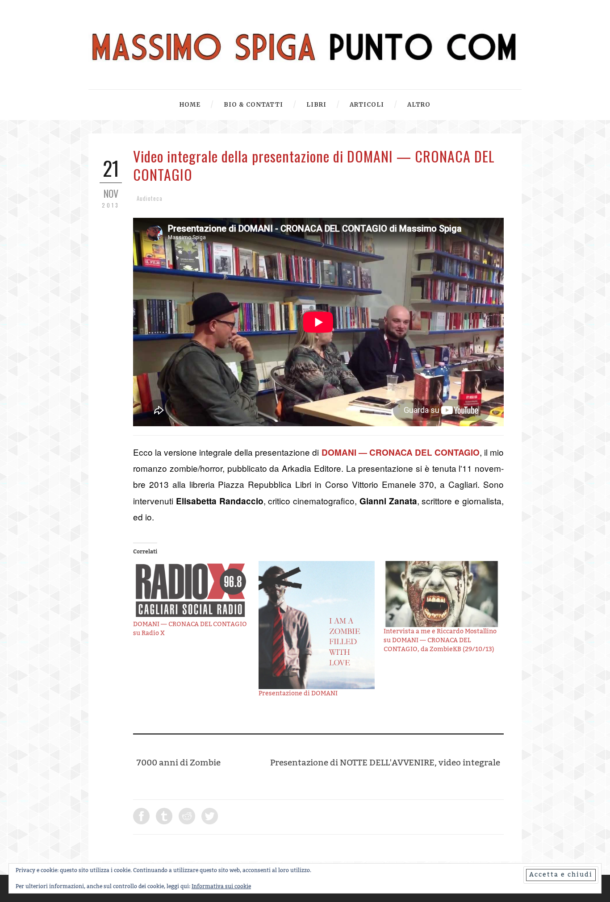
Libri (316, 104)
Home (190, 104)
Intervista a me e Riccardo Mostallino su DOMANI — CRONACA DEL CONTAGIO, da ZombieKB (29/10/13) (440, 640)
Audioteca (150, 198)
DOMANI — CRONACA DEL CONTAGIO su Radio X (190, 629)
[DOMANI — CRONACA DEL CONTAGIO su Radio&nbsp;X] (191, 590)
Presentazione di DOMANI (298, 693)
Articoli (367, 104)
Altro (418, 104)
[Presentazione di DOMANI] (317, 625)
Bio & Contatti (253, 104)
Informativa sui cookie (221, 886)
